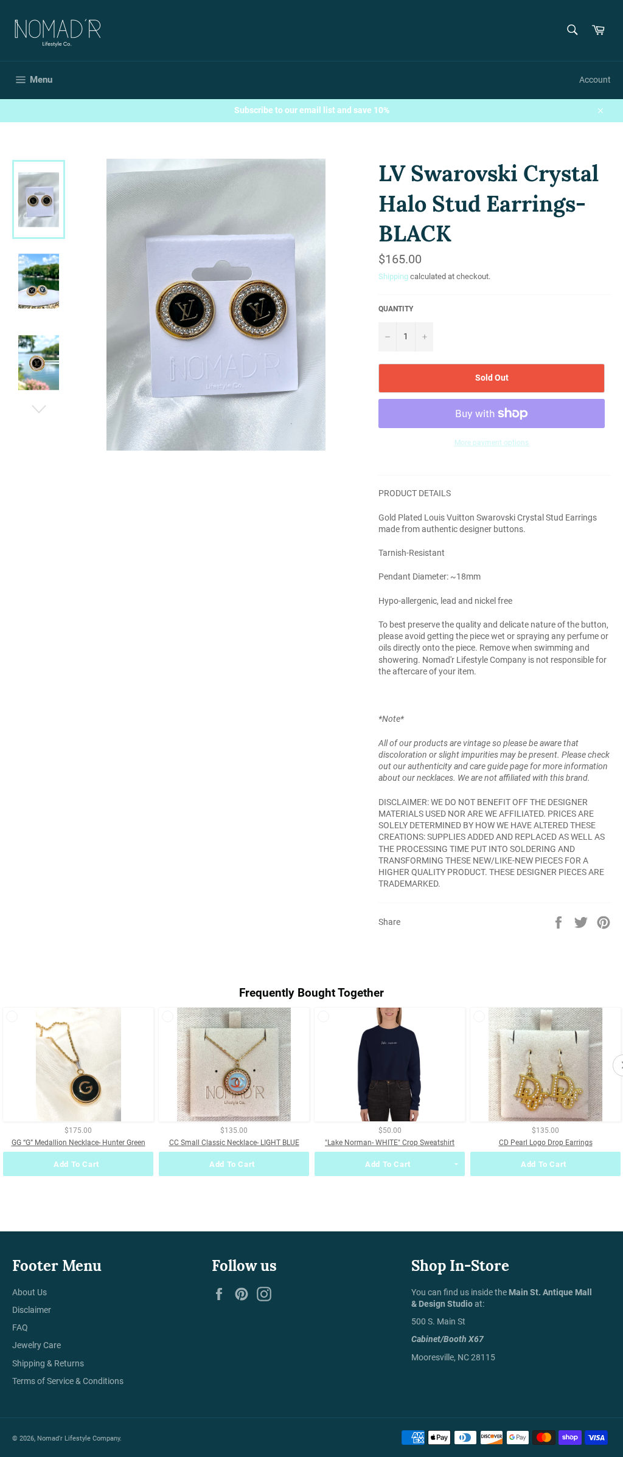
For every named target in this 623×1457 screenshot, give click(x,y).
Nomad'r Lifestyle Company (78, 1438)
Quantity (395, 309)
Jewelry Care (36, 1345)
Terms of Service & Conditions (68, 1381)
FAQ (20, 1327)
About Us (29, 1292)
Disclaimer (31, 1310)
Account (595, 80)
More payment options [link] (491, 442)
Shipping (393, 276)
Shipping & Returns (48, 1363)
